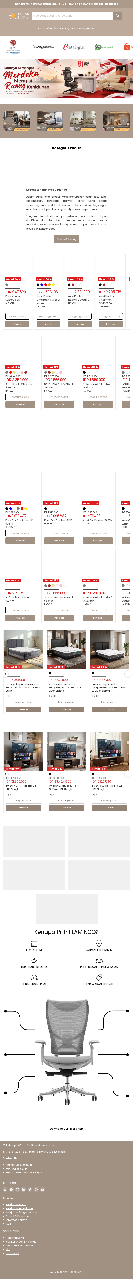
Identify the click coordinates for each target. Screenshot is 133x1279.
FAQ (8, 1224)
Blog (8, 1249)
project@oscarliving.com (30, 1172)
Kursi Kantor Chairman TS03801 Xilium (48, 299)
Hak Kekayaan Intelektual (21, 1241)
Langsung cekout (17, 316)
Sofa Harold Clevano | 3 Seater (19, 385)
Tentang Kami (15, 1238)
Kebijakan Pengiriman (19, 1208)
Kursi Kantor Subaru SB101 (13, 298)
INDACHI (72, 303)
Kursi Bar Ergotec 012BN (97, 520)
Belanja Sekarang (66, 239)
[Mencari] (117, 16)
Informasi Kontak (16, 1220)
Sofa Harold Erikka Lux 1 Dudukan (97, 385)
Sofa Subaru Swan (17, 597)
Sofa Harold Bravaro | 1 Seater (58, 385)
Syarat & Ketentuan (18, 1216)
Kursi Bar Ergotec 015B (58, 520)
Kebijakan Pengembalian (21, 1212)
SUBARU (9, 303)
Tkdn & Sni (12, 1253)
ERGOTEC (49, 523)
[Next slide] (124, 121)
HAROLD (9, 390)
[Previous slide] (9, 121)
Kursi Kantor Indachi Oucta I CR (79, 298)
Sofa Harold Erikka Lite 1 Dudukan (97, 599)
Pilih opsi (23, 709)
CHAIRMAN (42, 306)
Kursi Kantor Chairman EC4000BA (106, 299)
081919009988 (24, 1165)
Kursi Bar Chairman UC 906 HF (19, 522)
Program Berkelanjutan (20, 1245)
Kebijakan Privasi (16, 1204)
